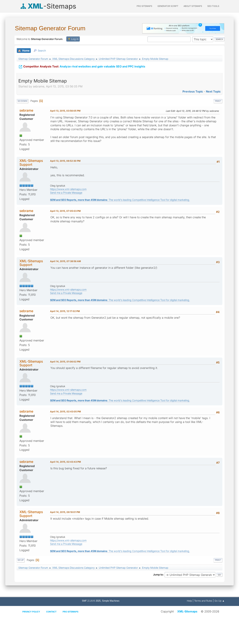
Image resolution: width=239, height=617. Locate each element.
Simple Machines (111, 600)
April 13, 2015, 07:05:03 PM (65, 211)
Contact (51, 611)
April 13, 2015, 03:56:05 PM (65, 110)
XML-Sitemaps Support (31, 162)
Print (218, 101)
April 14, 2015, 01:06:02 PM (65, 361)
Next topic (213, 91)
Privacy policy (31, 611)
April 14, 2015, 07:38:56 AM (65, 261)
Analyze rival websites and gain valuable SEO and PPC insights (81, 67)
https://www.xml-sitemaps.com (68, 189)
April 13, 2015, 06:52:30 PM (65, 160)
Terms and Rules (203, 600)
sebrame (26, 110)
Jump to (158, 574)
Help (189, 600)
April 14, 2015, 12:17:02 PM (65, 311)
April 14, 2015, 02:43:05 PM (65, 411)
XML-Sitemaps (187, 611)
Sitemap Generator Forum (50, 28)
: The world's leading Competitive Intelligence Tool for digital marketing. (120, 199)
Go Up (21, 560)
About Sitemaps (193, 6)
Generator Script (167, 6)
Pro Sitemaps (70, 611)
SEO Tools (213, 6)
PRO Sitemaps (144, 6)
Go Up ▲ (219, 600)
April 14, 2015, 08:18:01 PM (65, 512)
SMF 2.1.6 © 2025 (91, 600)
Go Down (22, 101)
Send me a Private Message (66, 192)
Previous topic (192, 91)
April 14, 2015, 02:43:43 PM (65, 461)
